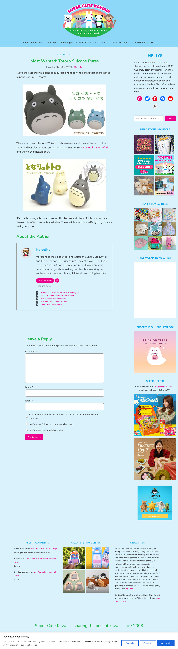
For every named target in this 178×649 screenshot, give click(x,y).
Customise (130, 643)
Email (29, 400)
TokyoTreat (159, 386)
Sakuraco (170, 386)
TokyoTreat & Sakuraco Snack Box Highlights (59, 292)
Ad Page (129, 588)
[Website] (57, 280)
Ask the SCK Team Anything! (44, 548)
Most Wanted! (64, 54)
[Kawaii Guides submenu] (148, 42)
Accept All (165, 643)
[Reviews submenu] (57, 42)
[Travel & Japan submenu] (128, 42)
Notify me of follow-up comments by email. (51, 424)
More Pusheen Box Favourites (53, 298)
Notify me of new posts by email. (46, 430)
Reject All (148, 643)
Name (29, 387)
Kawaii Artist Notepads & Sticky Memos (57, 295)
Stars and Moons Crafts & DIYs (53, 301)
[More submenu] (157, 42)
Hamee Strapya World (96, 147)
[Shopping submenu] (72, 42)
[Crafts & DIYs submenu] (90, 42)
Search (170, 118)
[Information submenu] (44, 42)
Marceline (78, 67)
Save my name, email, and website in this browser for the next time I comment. (64, 416)
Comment (31, 351)
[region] (89, 640)
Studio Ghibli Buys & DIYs (51, 304)
